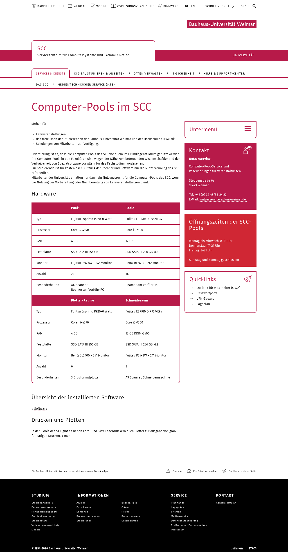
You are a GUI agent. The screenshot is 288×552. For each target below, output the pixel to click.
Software (40, 409)
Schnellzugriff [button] (217, 6)
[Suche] (254, 6)
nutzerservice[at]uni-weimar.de (223, 199)
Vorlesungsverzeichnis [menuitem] (136, 6)
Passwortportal (207, 293)
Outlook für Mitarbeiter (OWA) (218, 288)
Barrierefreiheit (50, 6)
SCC (42, 48)
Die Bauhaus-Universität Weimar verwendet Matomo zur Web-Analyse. (70, 471)
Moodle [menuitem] (102, 6)
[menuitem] (48, 6)
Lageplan (203, 304)
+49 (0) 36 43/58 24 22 (211, 195)
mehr (68, 436)
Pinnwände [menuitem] (171, 6)
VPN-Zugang (205, 299)
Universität (243, 55)
